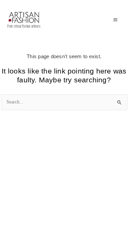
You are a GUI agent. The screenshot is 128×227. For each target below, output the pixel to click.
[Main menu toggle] (115, 20)
